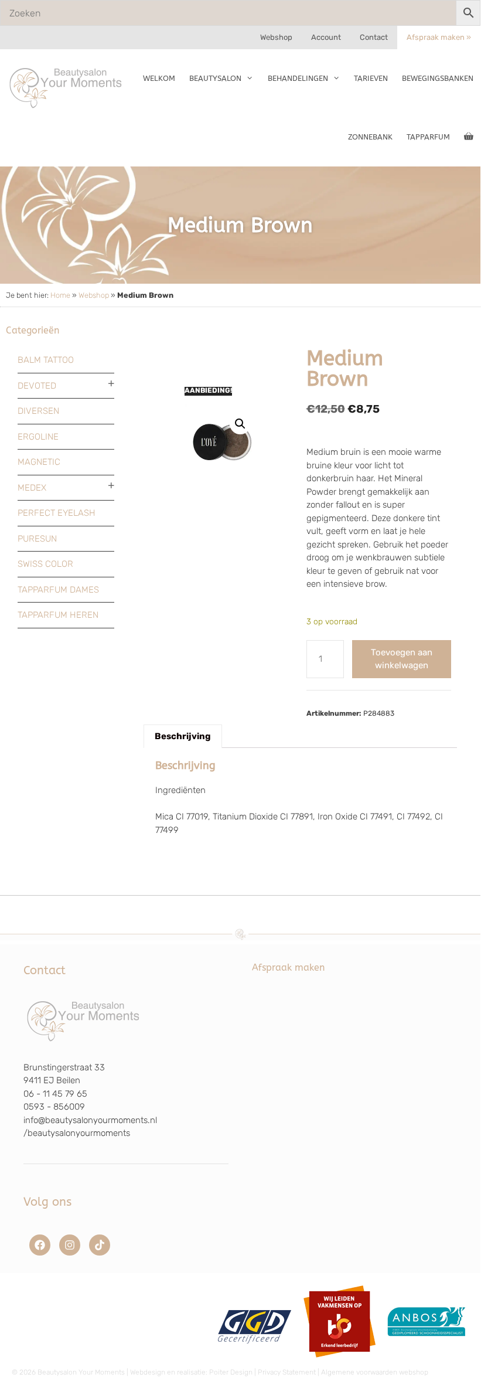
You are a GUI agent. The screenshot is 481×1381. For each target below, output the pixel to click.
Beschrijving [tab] (183, 736)
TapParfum (428, 136)
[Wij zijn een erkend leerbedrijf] (339, 1362)
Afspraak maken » (439, 37)
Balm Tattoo (46, 360)
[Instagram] (69, 1245)
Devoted (37, 385)
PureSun (37, 538)
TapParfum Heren (58, 615)
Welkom (159, 78)
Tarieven (371, 78)
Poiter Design (231, 1372)
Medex (32, 487)
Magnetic (39, 462)
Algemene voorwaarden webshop (374, 1372)
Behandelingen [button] (298, 78)
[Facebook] (39, 1245)
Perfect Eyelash (56, 513)
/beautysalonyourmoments (76, 1133)
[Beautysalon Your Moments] (66, 87)
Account (326, 37)
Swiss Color (45, 564)
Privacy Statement (287, 1372)
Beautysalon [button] (215, 78)
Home (60, 295)
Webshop (276, 37)
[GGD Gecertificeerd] (252, 1362)
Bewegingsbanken (437, 78)
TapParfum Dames (58, 589)
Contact (374, 37)
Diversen (38, 411)
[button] (240, 423)
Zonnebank (370, 136)
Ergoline (38, 436)
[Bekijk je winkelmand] (468, 137)
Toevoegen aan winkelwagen (401, 659)
